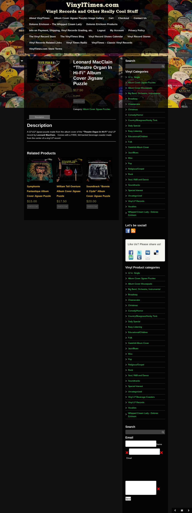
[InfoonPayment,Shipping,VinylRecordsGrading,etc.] (61, 30)
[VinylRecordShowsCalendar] (105, 37)
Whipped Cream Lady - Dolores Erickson (143, 213)
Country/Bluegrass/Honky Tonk (142, 120)
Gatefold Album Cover (138, 147)
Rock (130, 174)
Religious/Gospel (136, 169)
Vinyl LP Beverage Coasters (141, 397)
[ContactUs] (140, 18)
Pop (130, 163)
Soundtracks (134, 185)
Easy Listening (135, 131)
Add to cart (79, 101)
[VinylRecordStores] (139, 37)
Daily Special (134, 125)
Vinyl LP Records (136, 201)
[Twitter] (139, 252)
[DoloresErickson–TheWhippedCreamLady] (55, 24)
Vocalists (132, 206)
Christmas (133, 109)
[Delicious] (156, 252)
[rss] (133, 230)
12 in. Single (134, 77)
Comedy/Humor (135, 115)
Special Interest (135, 190)
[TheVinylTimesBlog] (72, 37)
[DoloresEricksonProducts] (102, 24)
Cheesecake (134, 104)
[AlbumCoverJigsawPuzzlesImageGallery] (79, 18)
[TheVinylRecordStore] (42, 37)
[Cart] (111, 18)
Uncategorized (135, 196)
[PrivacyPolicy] (136, 30)
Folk (130, 142)
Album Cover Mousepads (140, 88)
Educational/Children (138, 136)
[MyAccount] (117, 30)
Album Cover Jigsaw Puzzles (96, 109)
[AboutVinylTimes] (39, 18)
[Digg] (148, 252)
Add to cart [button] (33, 206)
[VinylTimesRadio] (76, 43)
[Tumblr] (139, 257)
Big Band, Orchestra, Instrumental (144, 93)
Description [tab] (39, 117)
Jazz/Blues (133, 152)
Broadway (133, 98)
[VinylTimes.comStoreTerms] (45, 49)
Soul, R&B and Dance (138, 179)
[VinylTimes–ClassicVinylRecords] (112, 43)
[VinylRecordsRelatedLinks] (45, 43)
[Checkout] (124, 18)
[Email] (147, 257)
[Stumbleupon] (131, 257)
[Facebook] (128, 230)
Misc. (130, 158)
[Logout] (101, 30)
